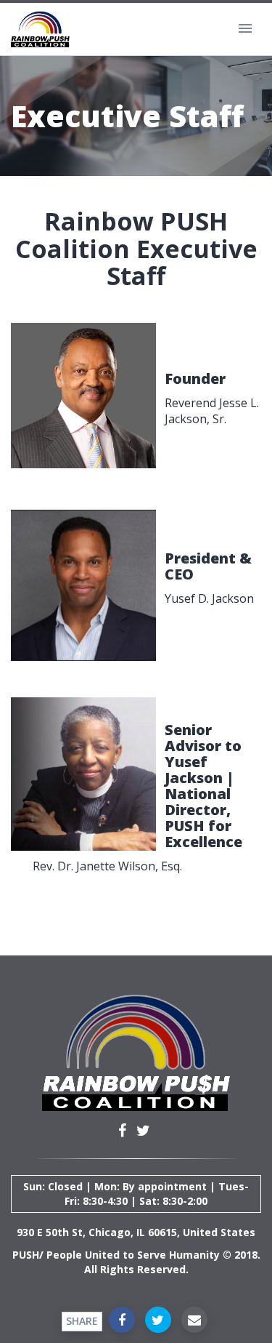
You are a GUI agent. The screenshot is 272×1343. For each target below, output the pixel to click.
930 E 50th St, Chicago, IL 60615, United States (136, 1232)
